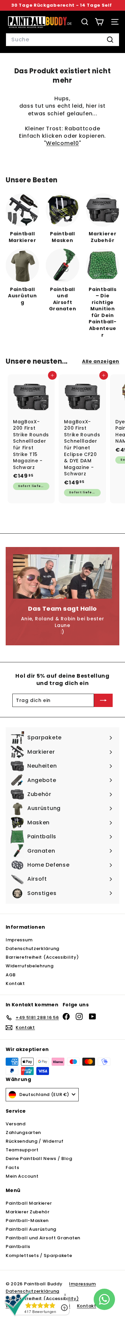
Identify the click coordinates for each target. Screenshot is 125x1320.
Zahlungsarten (23, 1132)
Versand (16, 1124)
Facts (12, 1167)
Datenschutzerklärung (32, 948)
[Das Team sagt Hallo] (62, 576)
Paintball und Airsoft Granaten (43, 1238)
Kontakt (15, 983)
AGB (11, 975)
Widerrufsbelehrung (30, 966)
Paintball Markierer (29, 1203)
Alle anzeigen (100, 361)
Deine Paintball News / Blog (39, 1158)
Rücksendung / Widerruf (34, 1141)
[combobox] (62, 39)
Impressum (19, 940)
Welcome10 (62, 143)
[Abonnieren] (103, 700)
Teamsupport (22, 1150)
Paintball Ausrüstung (31, 1229)
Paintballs (18, 1246)
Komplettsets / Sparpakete (39, 1255)
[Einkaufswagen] (99, 22)
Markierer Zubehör (28, 1212)
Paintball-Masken (27, 1220)
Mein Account (22, 1176)
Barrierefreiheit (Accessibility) (42, 957)
